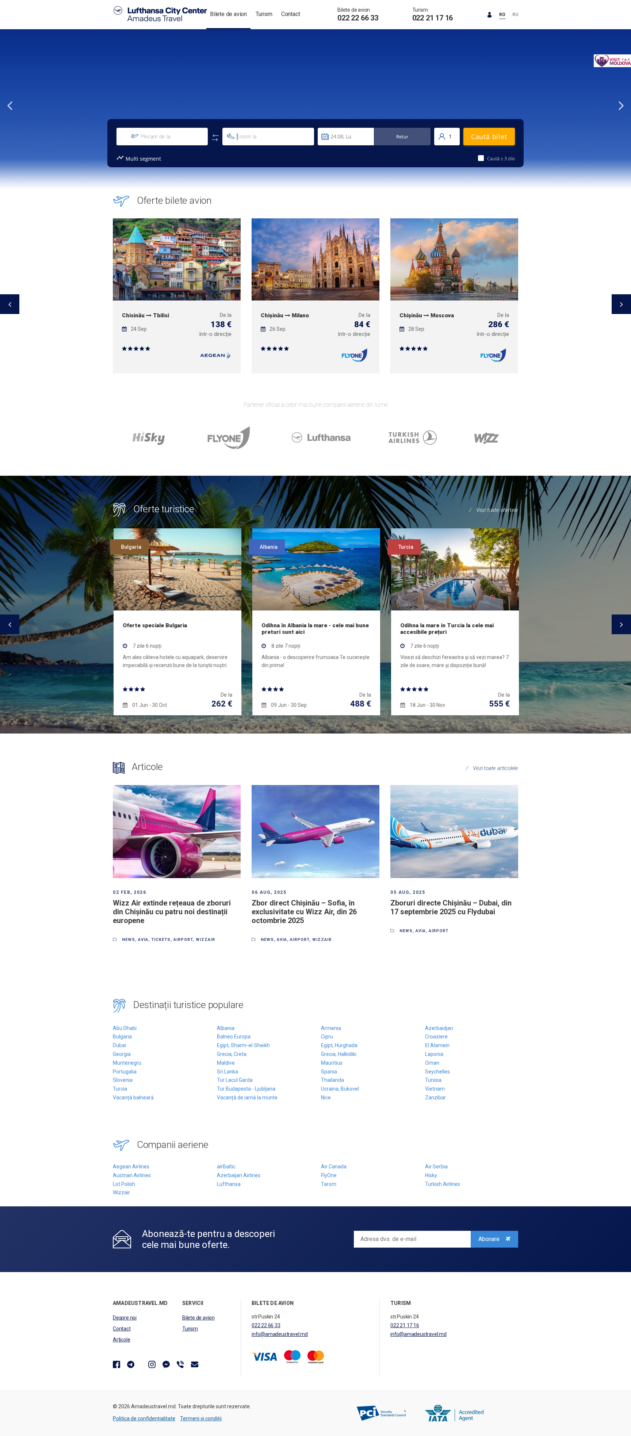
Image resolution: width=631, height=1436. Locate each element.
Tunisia (433, 1080)
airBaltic (226, 1166)
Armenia (331, 1028)
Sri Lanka (227, 1072)
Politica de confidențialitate (144, 1418)
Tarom (328, 1184)
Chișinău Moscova (426, 315)
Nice (326, 1097)
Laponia (434, 1054)
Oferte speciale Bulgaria (154, 625)
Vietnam (435, 1089)
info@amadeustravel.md (280, 1334)
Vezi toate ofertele (493, 510)
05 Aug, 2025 (407, 892)
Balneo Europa (234, 1036)
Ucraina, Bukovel (340, 1089)
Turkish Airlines (442, 1184)
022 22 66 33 (357, 18)
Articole (121, 1340)
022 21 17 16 (432, 18)
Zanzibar (435, 1097)
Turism (264, 14)
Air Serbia (436, 1166)
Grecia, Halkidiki (338, 1054)
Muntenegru (127, 1063)
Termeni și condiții (201, 1418)
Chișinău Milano (285, 315)
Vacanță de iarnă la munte (247, 1097)
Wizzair (121, 1192)
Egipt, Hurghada (339, 1045)
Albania (225, 1028)
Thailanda (332, 1080)
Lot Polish (124, 1184)
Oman (432, 1063)
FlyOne (329, 1175)
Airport (183, 939)
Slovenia (123, 1080)
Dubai (119, 1045)
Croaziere (436, 1036)
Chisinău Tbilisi (145, 315)
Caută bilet (489, 136)
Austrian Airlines (132, 1175)
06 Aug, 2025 (269, 892)
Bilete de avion (228, 14)
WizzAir (205, 939)
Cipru (327, 1036)
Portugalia (125, 1072)
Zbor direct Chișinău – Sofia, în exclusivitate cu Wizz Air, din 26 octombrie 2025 (304, 912)
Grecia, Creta (231, 1054)
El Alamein (437, 1045)
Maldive (226, 1063)
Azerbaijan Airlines (238, 1175)
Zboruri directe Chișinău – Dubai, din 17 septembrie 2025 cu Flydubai (451, 907)
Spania (329, 1072)
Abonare (489, 1239)
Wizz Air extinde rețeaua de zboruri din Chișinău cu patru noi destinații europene (172, 912)
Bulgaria (122, 1036)
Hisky (431, 1175)
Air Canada (334, 1166)
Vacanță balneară (133, 1097)
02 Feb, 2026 (129, 892)
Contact (290, 14)
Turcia (120, 1089)
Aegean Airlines (131, 1166)
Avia (143, 939)
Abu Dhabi (125, 1028)
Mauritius (332, 1063)
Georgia (122, 1054)
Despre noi (125, 1318)
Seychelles (437, 1072)
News (128, 939)
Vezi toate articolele (492, 768)
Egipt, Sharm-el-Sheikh (243, 1045)
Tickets (161, 939)
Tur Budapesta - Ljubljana (246, 1089)
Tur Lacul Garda (235, 1080)
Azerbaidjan (439, 1028)
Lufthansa (229, 1184)
